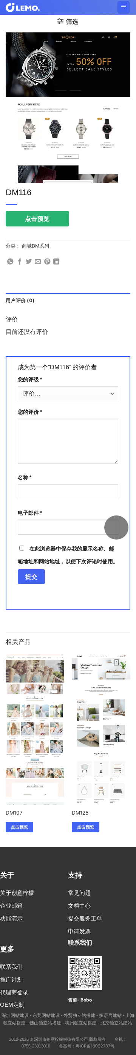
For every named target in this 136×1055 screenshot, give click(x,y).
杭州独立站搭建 (81, 1023)
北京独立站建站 (116, 1023)
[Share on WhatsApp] (10, 261)
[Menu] (123, 7)
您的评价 (30, 411)
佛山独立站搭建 (45, 1023)
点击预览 (37, 218)
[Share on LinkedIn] (56, 261)
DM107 (14, 813)
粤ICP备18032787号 (95, 1046)
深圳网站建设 (15, 1015)
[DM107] (35, 738)
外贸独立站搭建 (79, 1015)
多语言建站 (110, 1015)
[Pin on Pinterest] (47, 261)
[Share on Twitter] (29, 261)
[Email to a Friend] (38, 261)
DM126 (80, 813)
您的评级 (30, 379)
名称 (24, 477)
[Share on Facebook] (20, 261)
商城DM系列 (35, 246)
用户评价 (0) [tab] (20, 300)
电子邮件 (30, 512)
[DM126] (101, 771)
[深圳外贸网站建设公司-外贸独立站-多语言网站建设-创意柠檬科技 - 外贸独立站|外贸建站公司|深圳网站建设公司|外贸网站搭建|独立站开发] (23, 7)
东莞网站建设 (46, 1015)
